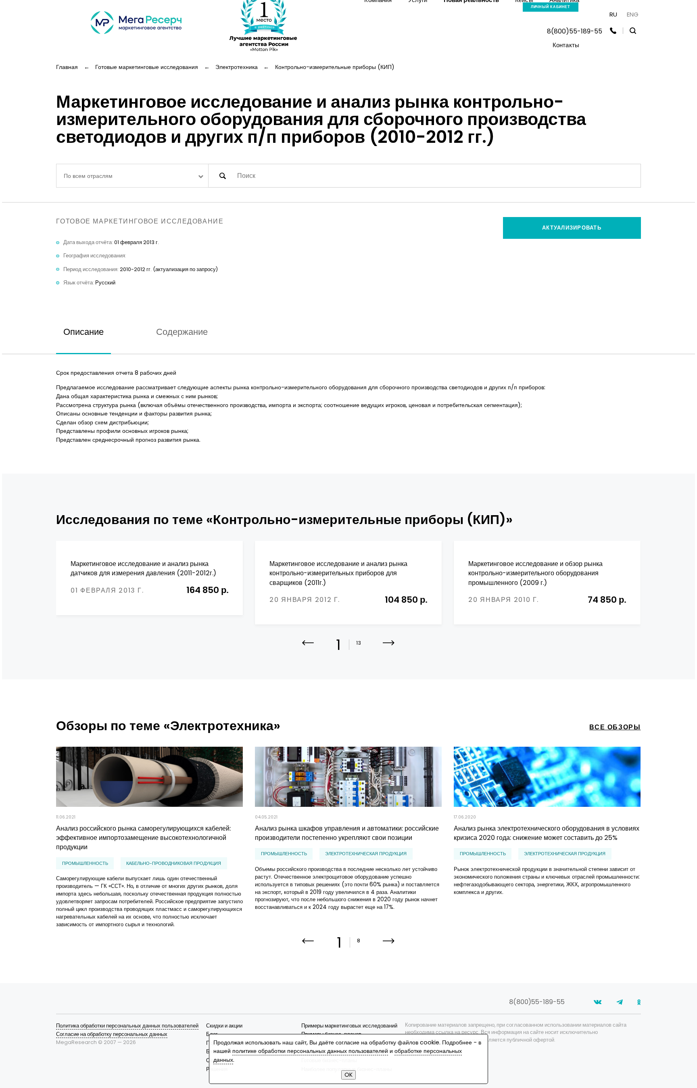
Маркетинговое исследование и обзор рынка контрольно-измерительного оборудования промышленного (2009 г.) (535, 573)
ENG (633, 14)
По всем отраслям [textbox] (88, 176)
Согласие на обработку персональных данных (111, 1034)
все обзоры (615, 727)
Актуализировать (571, 227)
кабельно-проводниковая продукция (173, 863)
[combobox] (132, 176)
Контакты (566, 45)
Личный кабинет (551, 6)
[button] (388, 649)
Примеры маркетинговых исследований (349, 1025)
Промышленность (85, 863)
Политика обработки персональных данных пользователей (127, 1025)
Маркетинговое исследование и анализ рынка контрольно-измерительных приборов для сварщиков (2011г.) (338, 573)
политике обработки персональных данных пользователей (310, 1051)
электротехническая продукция (366, 854)
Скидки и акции (224, 1025)
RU (613, 14)
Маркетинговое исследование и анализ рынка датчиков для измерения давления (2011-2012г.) (143, 568)
